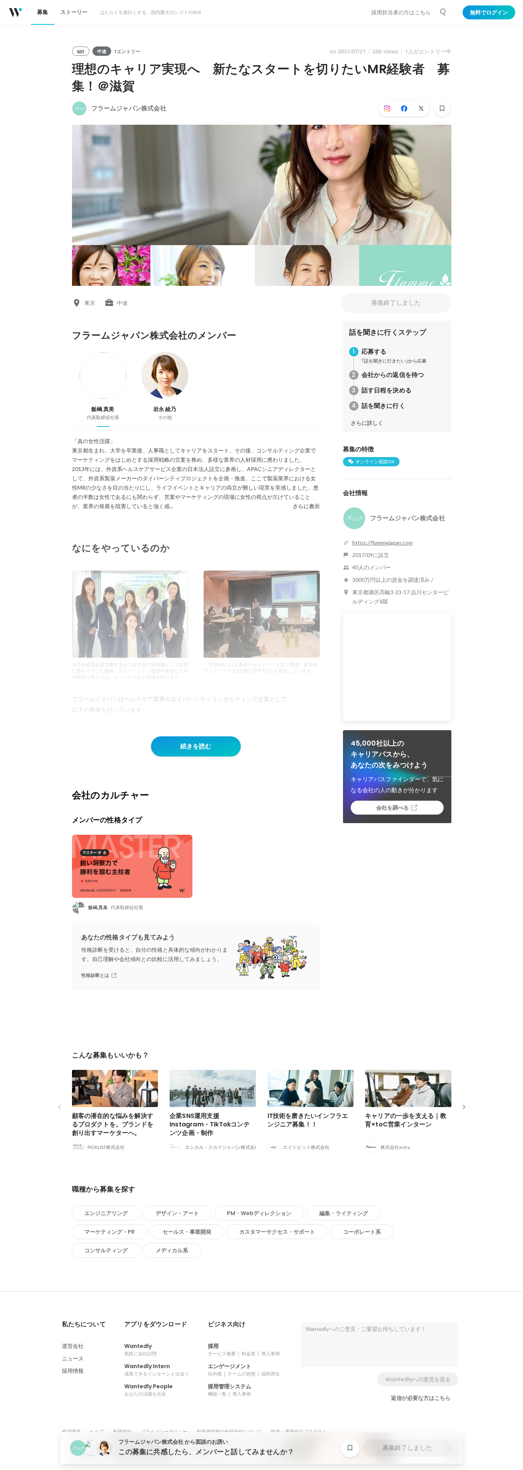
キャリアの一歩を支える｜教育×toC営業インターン (406, 1120)
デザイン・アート (177, 1213)
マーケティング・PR (109, 1232)
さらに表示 (306, 506)
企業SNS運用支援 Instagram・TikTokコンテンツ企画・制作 (210, 1124)
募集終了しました (396, 302)
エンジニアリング (106, 1213)
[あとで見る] (442, 108)
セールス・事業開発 (187, 1232)
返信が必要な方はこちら (421, 1398)
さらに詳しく (367, 423)
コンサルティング (106, 1250)
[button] (84, 1324)
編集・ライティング (343, 1213)
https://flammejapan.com (382, 542)
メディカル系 (172, 1250)
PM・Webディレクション (259, 1213)
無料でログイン (489, 12)
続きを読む (195, 746)
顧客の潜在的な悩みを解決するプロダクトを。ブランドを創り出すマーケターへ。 (113, 1124)
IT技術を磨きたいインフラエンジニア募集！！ (308, 1120)
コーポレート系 (362, 1232)
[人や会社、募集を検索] (443, 12)
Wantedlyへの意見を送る (418, 1379)
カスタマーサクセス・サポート (277, 1232)
